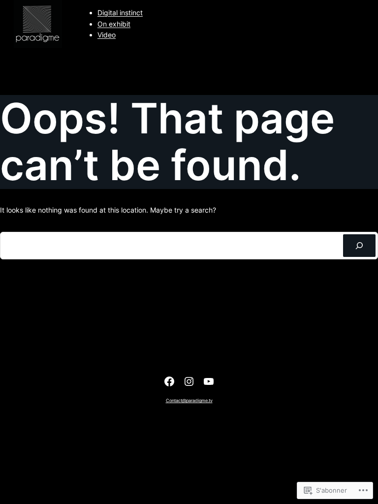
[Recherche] (359, 245)
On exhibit (113, 24)
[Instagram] (189, 381)
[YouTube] (209, 381)
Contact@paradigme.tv (189, 400)
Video (106, 35)
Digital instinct (120, 12)
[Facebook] (169, 381)
